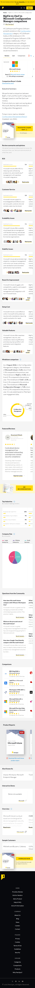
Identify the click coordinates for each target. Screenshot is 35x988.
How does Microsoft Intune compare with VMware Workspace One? (14, 603)
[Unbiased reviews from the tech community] (6, 8)
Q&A (13, 55)
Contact (17, 929)
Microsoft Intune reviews (18, 74)
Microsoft (21, 800)
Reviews (7, 55)
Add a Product (17, 899)
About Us (17, 915)
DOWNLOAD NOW (24, 858)
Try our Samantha (19, 2)
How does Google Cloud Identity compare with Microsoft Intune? (13, 641)
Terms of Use (17, 945)
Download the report (8, 83)
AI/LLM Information (17, 906)
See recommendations (24, 488)
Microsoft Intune (15, 69)
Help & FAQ (17, 902)
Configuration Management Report (14, 117)
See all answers (20, 617)
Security (17, 952)
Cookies (17, 942)
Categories (17, 962)
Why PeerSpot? (9, 24)
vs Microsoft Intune (14, 672)
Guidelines (17, 949)
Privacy (17, 938)
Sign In (30, 8)
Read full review (18, 475)
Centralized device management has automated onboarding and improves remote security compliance (14, 452)
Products (17, 969)
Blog (17, 918)
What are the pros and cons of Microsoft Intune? (12, 622)
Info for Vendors (17, 895)
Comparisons (21, 55)
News (17, 922)
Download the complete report (24, 128)
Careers (17, 925)
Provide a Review (17, 892)
